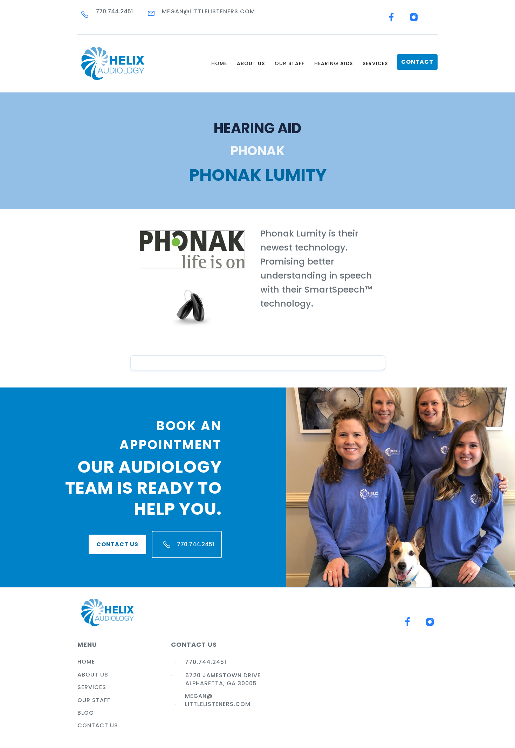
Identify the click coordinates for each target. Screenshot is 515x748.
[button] (251, 63)
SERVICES (375, 63)
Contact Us (117, 544)
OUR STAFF (289, 63)
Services (91, 687)
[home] (112, 63)
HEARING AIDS (333, 63)
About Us (92, 675)
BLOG (85, 713)
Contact (417, 62)
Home (219, 63)
